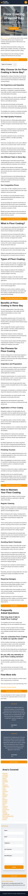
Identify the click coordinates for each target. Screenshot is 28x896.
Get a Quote (13, 28)
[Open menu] (25, 2)
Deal (3, 783)
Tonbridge (4, 812)
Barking (14, 687)
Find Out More (14, 605)
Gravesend (5, 806)
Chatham (4, 796)
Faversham (5, 776)
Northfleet (4, 807)
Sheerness (5, 785)
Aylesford (4, 803)
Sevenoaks (5, 817)
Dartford (4, 811)
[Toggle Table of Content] (14, 64)
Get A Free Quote (14, 762)
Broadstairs (5, 781)
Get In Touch (14, 876)
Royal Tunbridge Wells (7, 816)
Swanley (4, 819)
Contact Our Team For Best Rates (14, 218)
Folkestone (5, 791)
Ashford (4, 789)
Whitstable (3, 687)
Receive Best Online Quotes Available (14, 298)
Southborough (5, 814)
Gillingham (5, 794)
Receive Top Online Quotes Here (14, 485)
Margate (4, 778)
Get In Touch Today (14, 59)
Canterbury (9, 687)
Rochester (4, 801)
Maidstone (4, 799)
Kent (3, 798)
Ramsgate (4, 780)
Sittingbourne (5, 786)
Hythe (3, 793)
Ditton (3, 804)
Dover (3, 788)
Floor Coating (5, 38)
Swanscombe (5, 809)
